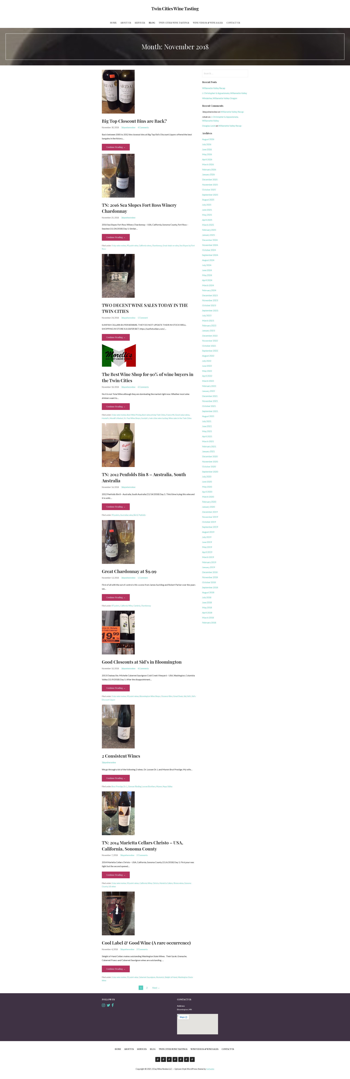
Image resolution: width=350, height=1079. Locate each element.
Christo (156, 883)
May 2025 (207, 214)
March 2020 (208, 496)
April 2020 (207, 491)
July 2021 (206, 421)
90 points (115, 515)
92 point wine (132, 977)
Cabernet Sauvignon (147, 977)
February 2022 (209, 386)
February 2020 (209, 501)
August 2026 (208, 139)
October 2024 (209, 250)
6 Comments (143, 387)
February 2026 (209, 169)
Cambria (136, 606)
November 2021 (210, 401)
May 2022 (207, 371)
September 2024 (210, 255)
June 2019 (207, 542)
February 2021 (209, 446)
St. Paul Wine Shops (132, 418)
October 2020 (209, 466)
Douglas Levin (208, 125)
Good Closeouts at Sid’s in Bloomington (142, 662)
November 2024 (210, 245)
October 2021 (209, 406)
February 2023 (209, 325)
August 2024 (208, 260)
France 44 (170, 415)
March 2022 (208, 381)
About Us (125, 22)
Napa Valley (167, 786)
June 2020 (207, 481)
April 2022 (207, 375)
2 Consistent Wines (121, 756)
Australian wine (126, 515)
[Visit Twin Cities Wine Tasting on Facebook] (113, 1006)
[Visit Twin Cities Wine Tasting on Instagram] (103, 1006)
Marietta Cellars (166, 883)
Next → (156, 987)
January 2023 (208, 330)
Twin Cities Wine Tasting (175, 8)
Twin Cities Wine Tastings (174, 22)
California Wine (126, 606)
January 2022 (208, 391)
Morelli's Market (116, 418)
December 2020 (210, 456)
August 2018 (208, 592)
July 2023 (206, 315)
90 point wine (132, 246)
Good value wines (182, 415)
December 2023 (210, 295)
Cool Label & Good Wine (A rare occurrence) (146, 943)
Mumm (159, 786)
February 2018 (209, 622)
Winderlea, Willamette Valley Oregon (219, 98)
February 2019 (209, 562)
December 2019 (210, 511)
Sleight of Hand (171, 977)
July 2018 (206, 597)
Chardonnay (157, 246)
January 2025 (208, 235)
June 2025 (207, 209)
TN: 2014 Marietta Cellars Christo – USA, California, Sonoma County (142, 846)
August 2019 (208, 532)
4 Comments (143, 127)
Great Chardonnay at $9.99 (129, 571)
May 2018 (207, 607)
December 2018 (210, 572)
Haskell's (105, 418)
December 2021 (210, 396)
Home (113, 22)
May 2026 (207, 154)
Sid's (189, 696)
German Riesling (134, 786)
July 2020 (206, 476)
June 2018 (207, 602)
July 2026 (206, 144)
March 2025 (208, 224)
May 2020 (207, 486)
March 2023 (208, 320)
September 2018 (210, 587)
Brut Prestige (117, 786)
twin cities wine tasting (158, 418)
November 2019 (210, 517)
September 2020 (210, 471)
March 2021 (208, 441)
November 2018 (210, 577)
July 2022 (206, 360)
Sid (185, 696)
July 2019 (206, 537)
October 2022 (209, 345)
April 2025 (207, 220)
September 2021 (210, 411)
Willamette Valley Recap (213, 88)
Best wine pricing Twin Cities (153, 415)
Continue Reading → (115, 147)
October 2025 (209, 189)
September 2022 (210, 350)
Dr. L (125, 786)
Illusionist (160, 977)
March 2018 (208, 617)
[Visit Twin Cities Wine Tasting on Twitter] (108, 1006)
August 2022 (208, 355)
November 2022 (210, 340)
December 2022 (210, 335)
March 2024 (208, 285)
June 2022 (207, 366)
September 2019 (210, 527)
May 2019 (207, 547)
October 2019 (209, 521)
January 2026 (208, 174)
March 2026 (208, 164)
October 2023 (209, 305)
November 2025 (210, 184)
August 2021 (208, 416)
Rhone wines (178, 883)
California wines (145, 246)
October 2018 (209, 582)
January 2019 (208, 567)
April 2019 (207, 552)
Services (140, 22)
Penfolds (142, 515)
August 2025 (208, 199)
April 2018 (207, 612)
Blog (152, 22)
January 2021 (208, 451)
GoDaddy (210, 1069)
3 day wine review (119, 246)
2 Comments (142, 855)
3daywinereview (128, 127)
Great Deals (178, 696)
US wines (112, 886)
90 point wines (133, 696)
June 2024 (207, 270)
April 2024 (207, 280)
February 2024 (209, 290)
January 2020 (208, 506)
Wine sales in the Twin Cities (180, 418)
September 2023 (210, 310)
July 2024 (206, 265)
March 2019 (208, 557)
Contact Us (233, 22)
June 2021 (207, 426)
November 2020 (210, 461)
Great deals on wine (171, 246)
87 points (115, 606)
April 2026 (207, 159)
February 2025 (209, 229)
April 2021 (207, 436)
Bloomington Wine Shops (150, 696)
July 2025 (206, 204)
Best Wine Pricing (134, 415)
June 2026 (207, 149)
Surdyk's (144, 418)
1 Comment (143, 318)
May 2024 (207, 275)
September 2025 (210, 194)
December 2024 (210, 240)
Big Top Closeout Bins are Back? (134, 121)
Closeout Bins (166, 696)
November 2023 (210, 300)
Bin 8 (136, 515)
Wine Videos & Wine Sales (208, 22)
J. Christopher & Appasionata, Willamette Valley (224, 93)
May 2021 (207, 431)
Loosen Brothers (148, 786)
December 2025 (210, 179)
